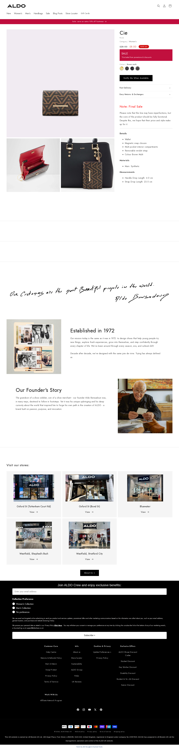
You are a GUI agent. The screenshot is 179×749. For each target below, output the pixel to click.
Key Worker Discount (128, 667)
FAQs (76, 675)
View (32, 512)
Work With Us (51, 694)
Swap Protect (51, 669)
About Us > (89, 572)
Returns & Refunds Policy (51, 658)
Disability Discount (127, 673)
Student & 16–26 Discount (128, 679)
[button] (158, 6)
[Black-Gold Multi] (122, 69)
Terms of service (105, 732)
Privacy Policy (51, 675)
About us (76, 652)
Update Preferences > (102, 652)
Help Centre (51, 652)
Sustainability (76, 664)
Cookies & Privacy (102, 646)
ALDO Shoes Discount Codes (128, 654)
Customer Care (51, 646)
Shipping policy (119, 732)
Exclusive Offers (127, 646)
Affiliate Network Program (51, 700)
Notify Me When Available (136, 78)
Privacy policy (92, 732)
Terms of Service (51, 681)
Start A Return (51, 664)
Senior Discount (127, 685)
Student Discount (128, 661)
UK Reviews (77, 681)
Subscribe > (89, 635)
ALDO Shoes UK (66, 732)
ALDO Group (76, 669)
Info (76, 646)
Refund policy (80, 732)
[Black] (133, 69)
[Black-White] (127, 69)
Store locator (76, 658)
